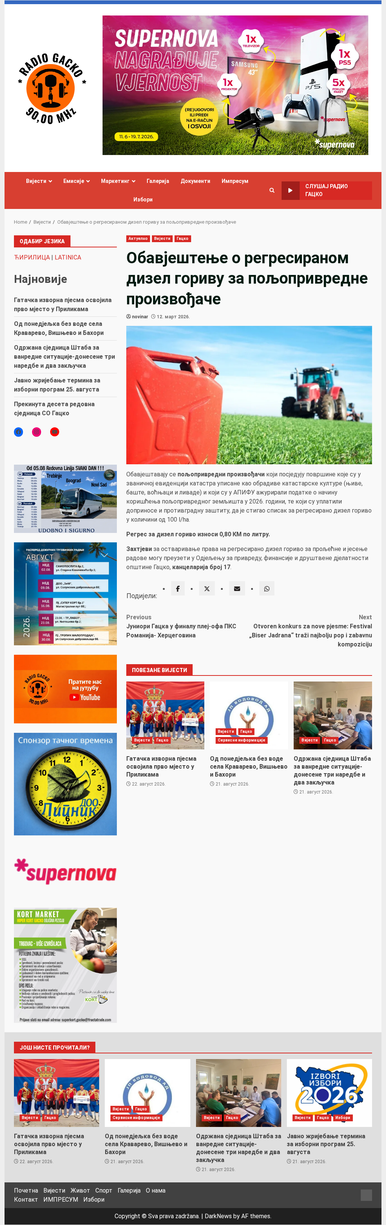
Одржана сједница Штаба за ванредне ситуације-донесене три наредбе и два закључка (333, 715)
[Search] (272, 190)
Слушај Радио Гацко (326, 190)
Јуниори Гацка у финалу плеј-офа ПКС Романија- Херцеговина (181, 626)
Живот (80, 1190)
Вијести (36, 181)
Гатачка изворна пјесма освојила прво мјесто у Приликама (165, 715)
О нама (155, 1190)
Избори (143, 199)
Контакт (26, 1199)
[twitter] (207, 588)
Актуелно (138, 238)
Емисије (73, 181)
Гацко (183, 238)
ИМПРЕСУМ (60, 1199)
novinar (140, 316)
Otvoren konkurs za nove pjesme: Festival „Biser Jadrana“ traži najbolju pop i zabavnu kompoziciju (310, 631)
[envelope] (237, 588)
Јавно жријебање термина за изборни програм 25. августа (329, 1093)
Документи (195, 181)
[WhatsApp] (266, 588)
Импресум (235, 181)
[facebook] (178, 588)
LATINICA (68, 257)
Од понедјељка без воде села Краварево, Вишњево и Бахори (249, 715)
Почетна (26, 1190)
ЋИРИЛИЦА (32, 257)
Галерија (158, 181)
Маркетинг (115, 181)
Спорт (103, 1190)
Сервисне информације (241, 740)
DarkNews (218, 1216)
